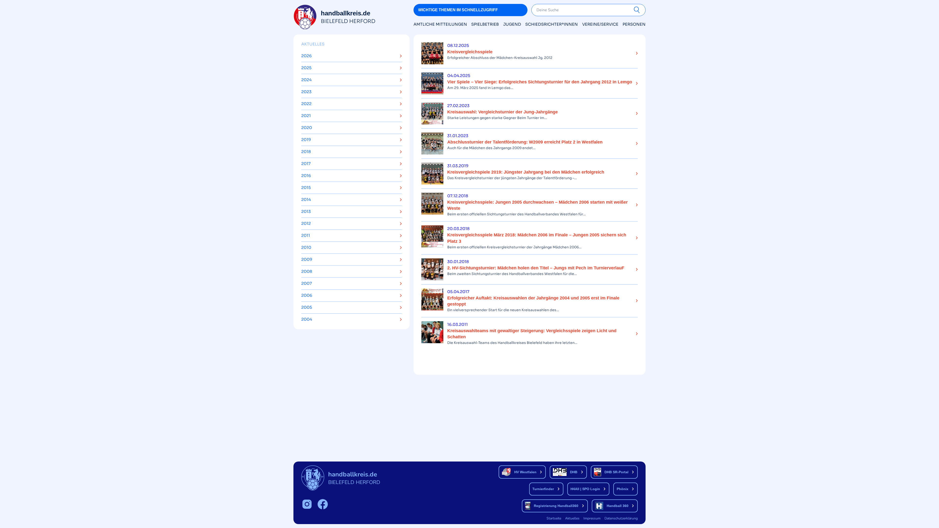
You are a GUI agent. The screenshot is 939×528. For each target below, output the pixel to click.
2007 (306, 283)
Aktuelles (312, 44)
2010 (306, 247)
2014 (306, 199)
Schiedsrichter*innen (551, 24)
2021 (306, 115)
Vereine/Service (600, 24)
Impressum (592, 518)
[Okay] (638, 10)
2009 (306, 259)
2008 (306, 271)
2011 (305, 235)
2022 (306, 103)
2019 (306, 139)
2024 (306, 79)
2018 (306, 151)
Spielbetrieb (485, 24)
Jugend (512, 24)
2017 (306, 163)
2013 (306, 211)
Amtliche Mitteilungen (440, 24)
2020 (306, 127)
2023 (306, 91)
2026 (306, 55)
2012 (306, 223)
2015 (306, 187)
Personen (634, 24)
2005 (306, 307)
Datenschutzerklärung (621, 518)
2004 (306, 319)
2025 (306, 67)
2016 (306, 175)
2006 (306, 295)
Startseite (554, 518)
